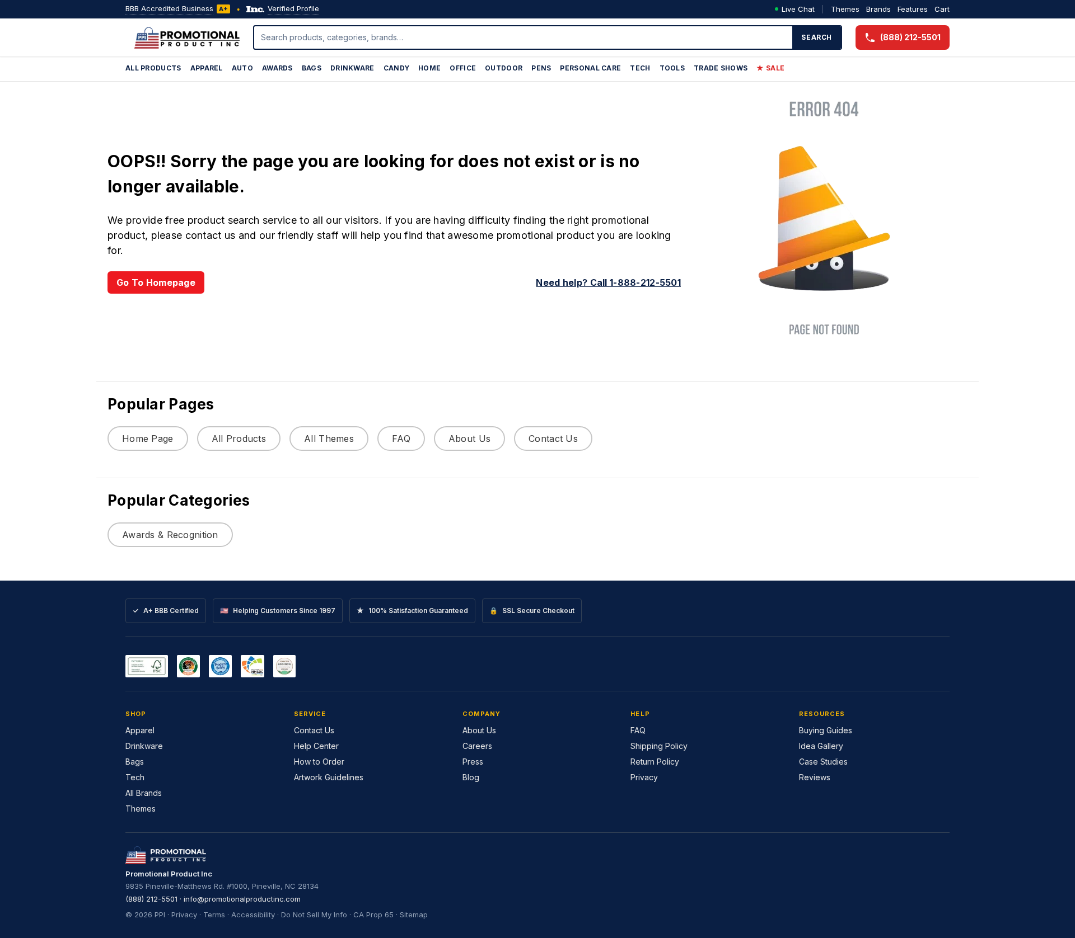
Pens (541, 68)
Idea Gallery (821, 746)
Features (913, 8)
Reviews (814, 777)
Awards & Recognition (170, 534)
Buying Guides (825, 730)
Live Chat (798, 8)
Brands (878, 8)
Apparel (206, 68)
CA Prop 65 (373, 914)
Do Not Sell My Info (314, 914)
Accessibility (253, 914)
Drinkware (352, 68)
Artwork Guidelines (328, 777)
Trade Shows (720, 68)
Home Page (148, 438)
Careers (477, 746)
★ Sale (770, 68)
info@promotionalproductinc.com (242, 898)
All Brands (143, 793)
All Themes (329, 438)
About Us (469, 438)
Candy (397, 68)
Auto (242, 68)
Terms (214, 914)
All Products (153, 68)
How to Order (319, 761)
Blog (470, 777)
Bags (311, 68)
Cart (942, 8)
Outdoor (503, 68)
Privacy (644, 777)
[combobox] (523, 37)
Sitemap (414, 914)
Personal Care (590, 68)
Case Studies (823, 761)
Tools (672, 68)
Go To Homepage (155, 282)
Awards (277, 68)
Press (472, 761)
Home (429, 68)
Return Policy (654, 761)
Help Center (316, 746)
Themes (845, 8)
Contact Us (553, 438)
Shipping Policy (659, 746)
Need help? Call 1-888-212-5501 (608, 282)
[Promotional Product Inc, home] (187, 37)
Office (463, 68)
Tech (640, 68)
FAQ (401, 438)
